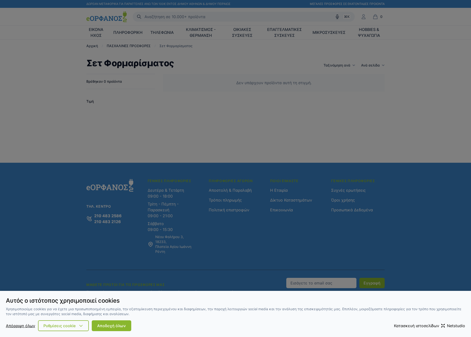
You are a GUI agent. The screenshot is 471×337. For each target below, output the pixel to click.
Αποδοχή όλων (111, 325)
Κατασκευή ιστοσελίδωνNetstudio (429, 325)
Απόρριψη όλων (20, 325)
